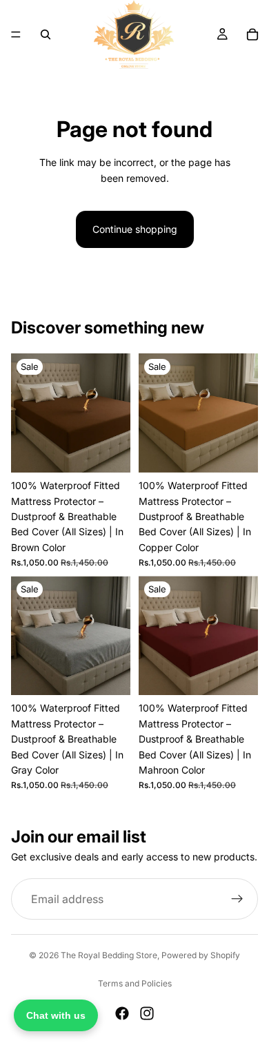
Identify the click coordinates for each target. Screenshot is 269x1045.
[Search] (45, 34)
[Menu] (16, 34)
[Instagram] (147, 1013)
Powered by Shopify (200, 955)
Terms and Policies (135, 983)
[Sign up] (237, 898)
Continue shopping (134, 229)
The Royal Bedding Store (109, 955)
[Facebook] (122, 1013)
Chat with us (56, 1015)
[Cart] (252, 34)
